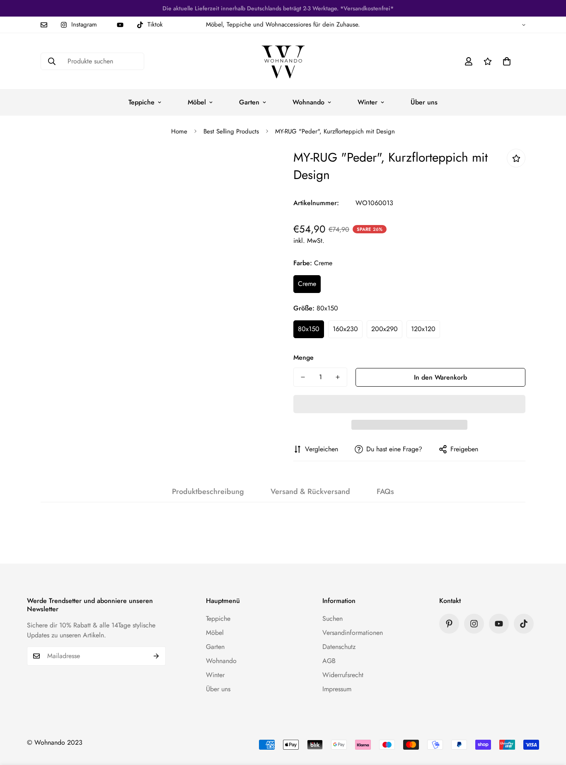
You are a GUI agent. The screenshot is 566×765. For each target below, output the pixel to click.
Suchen (332, 618)
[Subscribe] (156, 656)
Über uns (424, 102)
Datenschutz (339, 646)
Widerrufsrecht (342, 675)
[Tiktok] (524, 624)
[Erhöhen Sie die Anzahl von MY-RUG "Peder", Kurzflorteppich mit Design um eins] (338, 377)
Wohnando (308, 102)
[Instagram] (474, 624)
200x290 (384, 329)
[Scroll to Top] (549, 719)
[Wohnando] (283, 61)
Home (179, 131)
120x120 (423, 329)
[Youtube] (120, 25)
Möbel (197, 102)
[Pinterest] (449, 624)
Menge (303, 357)
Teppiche (141, 102)
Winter (367, 102)
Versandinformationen (352, 632)
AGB (329, 661)
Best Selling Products (231, 131)
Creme (307, 283)
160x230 (345, 329)
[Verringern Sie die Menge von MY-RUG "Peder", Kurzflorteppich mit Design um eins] (303, 377)
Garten (249, 102)
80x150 (308, 329)
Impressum (336, 689)
